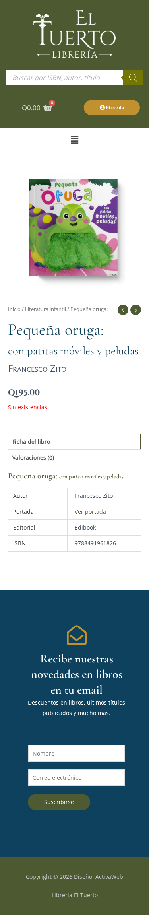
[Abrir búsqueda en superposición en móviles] (74, 77)
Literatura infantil (45, 309)
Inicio (14, 309)
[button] (74, 140)
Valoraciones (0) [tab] (33, 457)
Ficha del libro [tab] (31, 441)
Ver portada (90, 511)
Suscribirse (59, 802)
